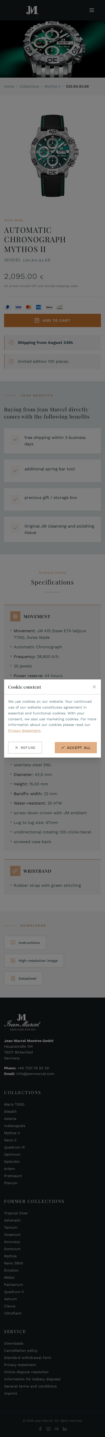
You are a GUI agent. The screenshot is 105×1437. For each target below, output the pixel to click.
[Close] (94, 686)
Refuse (28, 748)
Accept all (79, 748)
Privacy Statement (24, 730)
